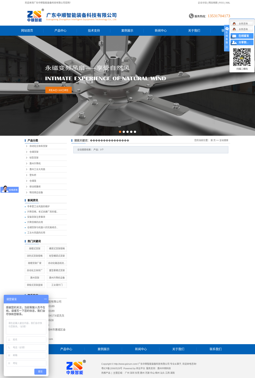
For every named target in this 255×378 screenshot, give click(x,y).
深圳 (132, 373)
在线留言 (244, 35)
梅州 (157, 373)
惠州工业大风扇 (37, 169)
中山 (152, 373)
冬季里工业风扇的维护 (38, 206)
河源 (147, 373)
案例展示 (127, 30)
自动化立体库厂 (35, 270)
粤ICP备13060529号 (111, 368)
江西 (167, 373)
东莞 (137, 373)
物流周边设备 (36, 192)
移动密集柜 (35, 186)
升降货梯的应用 (35, 222)
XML (228, 2)
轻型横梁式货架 (57, 256)
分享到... (244, 42)
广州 (127, 373)
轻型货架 (33, 157)
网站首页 (27, 30)
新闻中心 (161, 30)
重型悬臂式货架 (57, 270)
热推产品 (105, 373)
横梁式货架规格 (57, 248)
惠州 (142, 373)
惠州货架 (34, 277)
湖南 (172, 373)
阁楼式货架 (34, 248)
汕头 (162, 373)
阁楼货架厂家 (34, 263)
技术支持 (94, 30)
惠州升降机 (35, 163)
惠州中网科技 (164, 368)
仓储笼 (32, 181)
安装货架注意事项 (36, 217)
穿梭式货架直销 (35, 285)
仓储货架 (33, 152)
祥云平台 (140, 368)
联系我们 (216, 349)
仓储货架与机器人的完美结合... (42, 227)
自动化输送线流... (57, 263)
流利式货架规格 (35, 256)
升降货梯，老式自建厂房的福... (42, 211)
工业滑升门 (57, 285)
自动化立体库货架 (38, 146)
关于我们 (194, 30)
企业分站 (202, 2)
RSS (221, 2)
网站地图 (213, 2)
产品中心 (60, 30)
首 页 (213, 140)
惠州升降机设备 (57, 277)
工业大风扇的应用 (36, 232)
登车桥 (32, 175)
